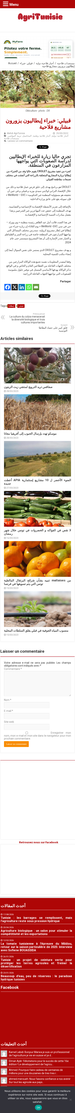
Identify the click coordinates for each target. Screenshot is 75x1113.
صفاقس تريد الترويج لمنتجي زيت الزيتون (28, 387)
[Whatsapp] (29, 287)
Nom (7, 699)
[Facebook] (7, 287)
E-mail (8, 710)
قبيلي (21, 306)
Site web (9, 721)
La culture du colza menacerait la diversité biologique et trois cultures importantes (27, 318)
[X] (14, 287)
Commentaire (13, 668)
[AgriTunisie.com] (37, 19)
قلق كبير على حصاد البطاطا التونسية (53, 328)
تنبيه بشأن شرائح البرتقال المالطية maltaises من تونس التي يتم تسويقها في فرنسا (37, 582)
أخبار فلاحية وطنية (41, 136)
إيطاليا (11, 306)
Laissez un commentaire (20, 141)
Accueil (12, 63)
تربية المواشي (14, 136)
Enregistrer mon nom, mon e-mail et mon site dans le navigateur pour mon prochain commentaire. (37, 735)
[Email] (36, 287)
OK (38, 1107)
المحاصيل (27, 136)
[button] (6, 3)
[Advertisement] (37, 799)
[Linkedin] (22, 287)
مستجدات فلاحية (66, 63)
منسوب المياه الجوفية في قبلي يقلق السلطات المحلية (36, 630)
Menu (14, 4)
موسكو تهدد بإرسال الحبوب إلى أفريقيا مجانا (30, 433)
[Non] (70, 1100)
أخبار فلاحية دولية (45, 63)
